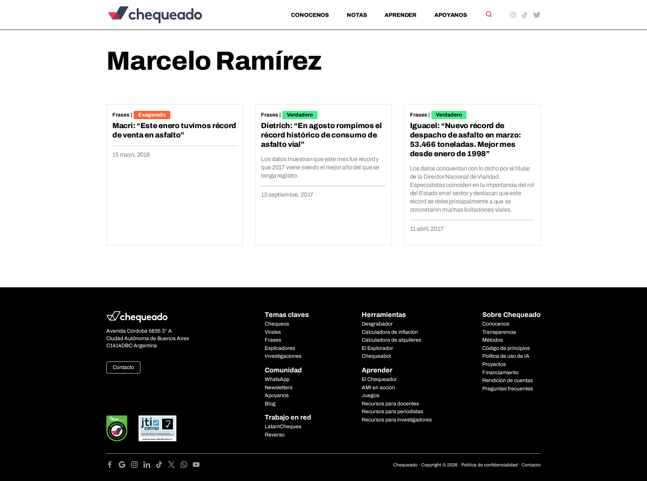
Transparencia (499, 332)
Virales (273, 332)
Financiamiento (500, 372)
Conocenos (310, 15)
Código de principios (506, 348)
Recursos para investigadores (397, 420)
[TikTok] (162, 466)
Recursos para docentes (390, 403)
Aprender (400, 15)
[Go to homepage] (167, 15)
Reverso (275, 435)
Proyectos (494, 364)
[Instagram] (137, 466)
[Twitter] (174, 466)
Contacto (123, 367)
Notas (357, 15)
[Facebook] (112, 466)
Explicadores (280, 348)
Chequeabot (376, 356)
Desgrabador (377, 324)
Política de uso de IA (505, 356)
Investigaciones (283, 356)
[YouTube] (196, 466)
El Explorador (377, 348)
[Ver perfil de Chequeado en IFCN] (116, 428)
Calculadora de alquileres (391, 340)
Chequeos (277, 324)
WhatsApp (277, 379)
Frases (121, 115)
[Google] (125, 466)
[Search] (488, 14)
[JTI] (158, 428)
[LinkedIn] (149, 466)
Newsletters (278, 387)
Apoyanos (450, 15)
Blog (270, 403)
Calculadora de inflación (390, 332)
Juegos (370, 395)
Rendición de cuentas (507, 380)
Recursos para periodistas (392, 411)
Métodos (492, 340)
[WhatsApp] (186, 466)
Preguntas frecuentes (507, 388)
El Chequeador (379, 379)
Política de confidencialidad (489, 465)
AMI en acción (378, 387)
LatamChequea (283, 426)
